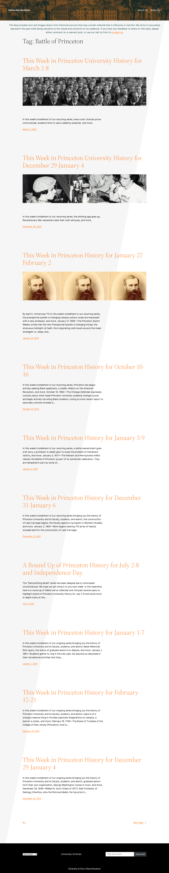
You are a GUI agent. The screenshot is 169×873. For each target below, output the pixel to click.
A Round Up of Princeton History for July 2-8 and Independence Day (81, 568)
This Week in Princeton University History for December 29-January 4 (82, 161)
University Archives (19, 10)
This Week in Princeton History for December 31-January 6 (82, 501)
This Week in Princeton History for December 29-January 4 (82, 763)
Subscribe (155, 10)
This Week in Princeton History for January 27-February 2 (84, 258)
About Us (142, 10)
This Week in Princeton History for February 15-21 (80, 696)
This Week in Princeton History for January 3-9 (84, 437)
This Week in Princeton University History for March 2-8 (82, 64)
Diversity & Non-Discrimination (84, 868)
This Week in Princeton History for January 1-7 (84, 632)
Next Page (139, 822)
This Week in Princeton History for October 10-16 (83, 370)
